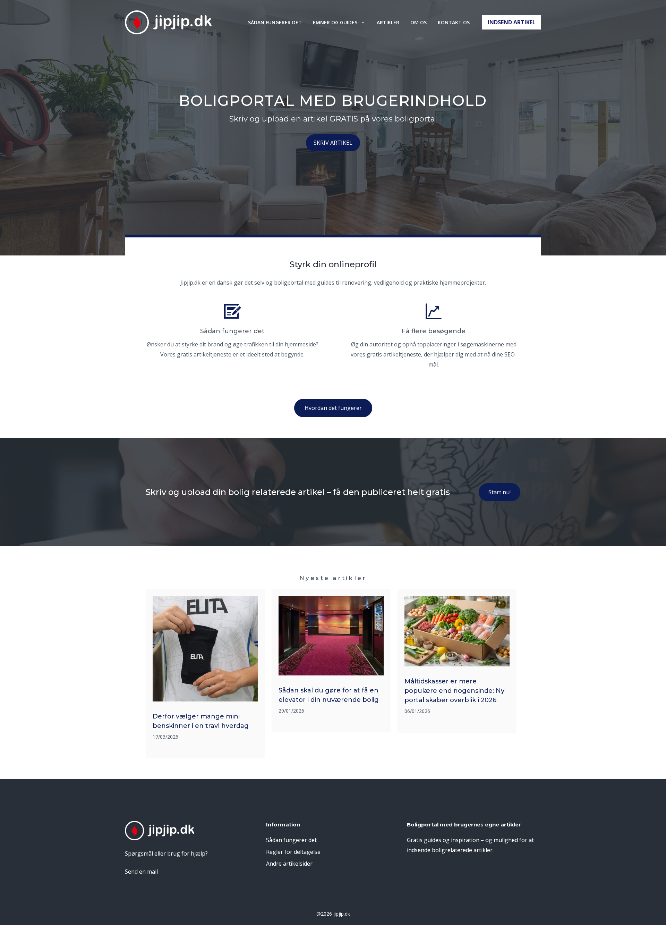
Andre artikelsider (289, 863)
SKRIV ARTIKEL (333, 142)
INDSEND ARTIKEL (512, 22)
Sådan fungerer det (275, 22)
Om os (418, 22)
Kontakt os (454, 22)
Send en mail (141, 871)
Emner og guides (335, 22)
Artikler (388, 22)
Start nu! (499, 492)
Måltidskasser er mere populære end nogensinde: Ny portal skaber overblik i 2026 (454, 691)
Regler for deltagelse (293, 852)
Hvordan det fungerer (333, 408)
